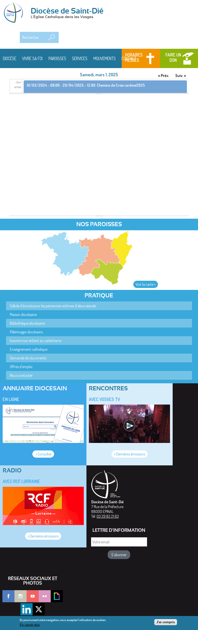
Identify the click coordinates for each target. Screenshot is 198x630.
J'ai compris (165, 622)
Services (79, 58)
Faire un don (173, 57)
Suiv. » (180, 75)
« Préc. (163, 75)
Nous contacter (21, 375)
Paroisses (57, 58)
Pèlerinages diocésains (26, 331)
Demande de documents (28, 358)
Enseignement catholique (28, 349)
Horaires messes (133, 57)
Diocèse (9, 58)
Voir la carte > (146, 284)
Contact (128, 58)
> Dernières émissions (129, 454)
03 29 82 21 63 (108, 516)
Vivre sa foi (32, 58)
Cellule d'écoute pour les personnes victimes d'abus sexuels (53, 305)
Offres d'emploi (21, 366)
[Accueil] (15, 13)
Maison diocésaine (23, 314)
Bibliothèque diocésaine (27, 323)
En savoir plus (30, 625)
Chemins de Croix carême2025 (121, 85)
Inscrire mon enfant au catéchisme (35, 340)
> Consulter (43, 454)
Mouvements (104, 58)
